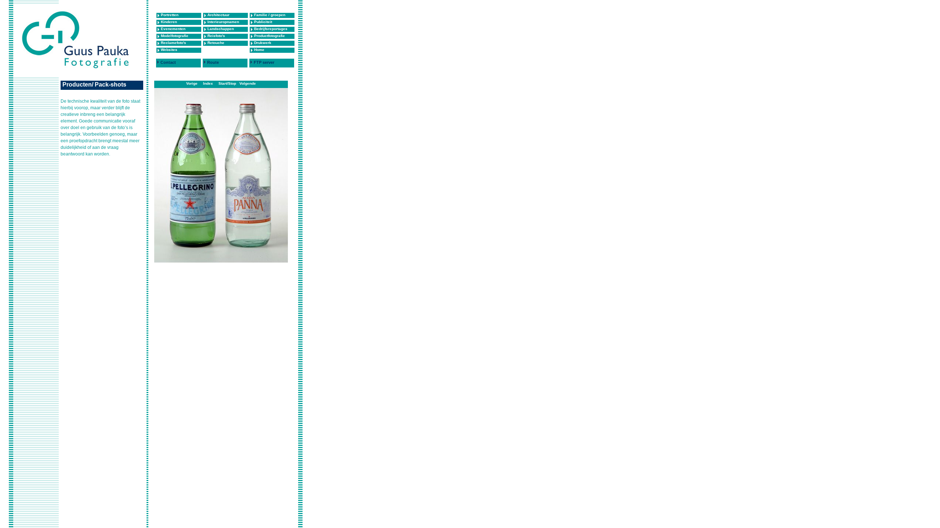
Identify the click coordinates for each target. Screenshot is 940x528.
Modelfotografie (174, 36)
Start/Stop (227, 83)
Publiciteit (263, 22)
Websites (169, 50)
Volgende (247, 83)
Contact (168, 62)
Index (208, 83)
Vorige (192, 83)
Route (213, 62)
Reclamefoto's (173, 43)
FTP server (264, 62)
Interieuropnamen (223, 22)
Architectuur (218, 15)
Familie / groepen (269, 15)
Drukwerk (262, 43)
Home (259, 50)
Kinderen (169, 22)
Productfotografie (269, 36)
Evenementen (173, 29)
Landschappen (220, 29)
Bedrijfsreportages (271, 29)
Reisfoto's (216, 36)
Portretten (169, 15)
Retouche (215, 43)
